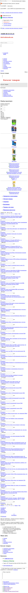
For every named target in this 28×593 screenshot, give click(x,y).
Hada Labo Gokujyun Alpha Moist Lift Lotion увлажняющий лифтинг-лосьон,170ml (11, 277)
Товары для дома (7, 94)
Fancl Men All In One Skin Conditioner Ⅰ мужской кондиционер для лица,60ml (12, 376)
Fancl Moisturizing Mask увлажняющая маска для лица (13, 322)
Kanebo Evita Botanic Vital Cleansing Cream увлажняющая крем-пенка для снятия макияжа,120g (14, 223)
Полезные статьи (7, 67)
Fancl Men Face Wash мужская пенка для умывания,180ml (14, 413)
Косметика (5, 93)
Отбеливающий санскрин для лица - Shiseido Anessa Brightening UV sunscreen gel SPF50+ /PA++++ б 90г (13, 498)
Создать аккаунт (7, 25)
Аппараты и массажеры (8, 90)
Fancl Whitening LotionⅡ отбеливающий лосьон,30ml (13, 398)
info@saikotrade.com (7, 37)
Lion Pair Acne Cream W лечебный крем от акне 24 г (13, 265)
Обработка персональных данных (11, 582)
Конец (16, 213)
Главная (5, 58)
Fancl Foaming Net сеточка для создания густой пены (13, 424)
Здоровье (5, 92)
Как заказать (6, 62)
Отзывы (5, 66)
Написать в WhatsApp (7, 17)
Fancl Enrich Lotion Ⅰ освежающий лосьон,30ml (11, 408)
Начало (2, 213)
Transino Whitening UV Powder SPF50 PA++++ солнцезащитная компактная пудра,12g (11, 240)
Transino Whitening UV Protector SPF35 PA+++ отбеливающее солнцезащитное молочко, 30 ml (11, 247)
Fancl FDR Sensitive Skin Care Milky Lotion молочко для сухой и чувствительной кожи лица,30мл (13, 345)
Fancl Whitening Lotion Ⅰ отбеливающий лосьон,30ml (13, 393)
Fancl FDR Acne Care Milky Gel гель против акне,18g (13, 351)
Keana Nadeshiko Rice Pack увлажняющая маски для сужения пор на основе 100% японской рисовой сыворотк (13, 450)
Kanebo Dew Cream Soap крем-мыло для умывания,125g (14, 228)
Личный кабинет (7, 23)
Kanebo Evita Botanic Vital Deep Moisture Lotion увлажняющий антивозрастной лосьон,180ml (11, 216)
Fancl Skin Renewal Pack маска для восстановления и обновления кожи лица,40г (13, 304)
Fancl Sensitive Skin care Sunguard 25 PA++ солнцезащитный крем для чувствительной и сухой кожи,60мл (12, 297)
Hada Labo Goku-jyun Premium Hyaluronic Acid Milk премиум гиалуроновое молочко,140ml (12, 283)
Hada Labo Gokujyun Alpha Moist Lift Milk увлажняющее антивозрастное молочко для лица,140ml (14, 271)
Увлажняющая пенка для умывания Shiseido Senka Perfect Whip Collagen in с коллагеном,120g (14, 492)
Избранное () (6, 21)
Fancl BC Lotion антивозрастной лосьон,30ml (11, 387)
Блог (4, 539)
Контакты (5, 68)
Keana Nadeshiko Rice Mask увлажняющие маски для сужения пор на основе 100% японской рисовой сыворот (14, 457)
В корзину (3, 221)
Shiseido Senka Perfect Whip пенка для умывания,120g (13, 480)
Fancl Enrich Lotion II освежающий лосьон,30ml (11, 403)
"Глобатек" (15, 569)
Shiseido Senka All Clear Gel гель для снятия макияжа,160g (14, 468)
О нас (4, 64)
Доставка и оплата (7, 61)
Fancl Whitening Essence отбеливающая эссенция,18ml (13, 333)
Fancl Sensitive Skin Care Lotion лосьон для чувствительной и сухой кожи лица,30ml (10, 382)
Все (19, 213)
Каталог (5, 60)
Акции (2, 70)
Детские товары (7, 91)
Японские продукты (8, 96)
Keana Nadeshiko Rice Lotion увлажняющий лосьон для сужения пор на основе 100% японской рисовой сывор (13, 443)
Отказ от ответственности (9, 584)
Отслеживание (6, 63)
